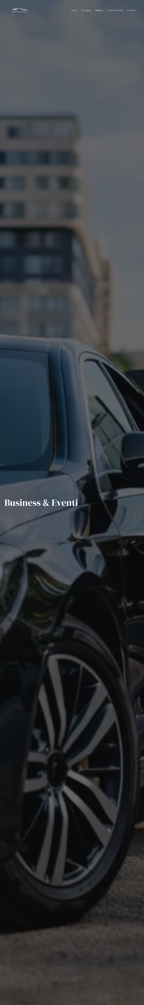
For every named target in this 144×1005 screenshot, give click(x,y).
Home (74, 10)
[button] (103, 10)
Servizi (98, 10)
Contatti (131, 10)
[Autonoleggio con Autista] (19, 10)
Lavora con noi (115, 10)
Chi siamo (86, 10)
